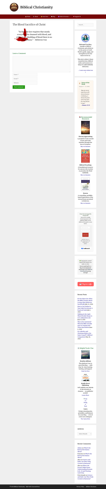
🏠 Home (27, 16)
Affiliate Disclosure (91, 486)
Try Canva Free (85, 419)
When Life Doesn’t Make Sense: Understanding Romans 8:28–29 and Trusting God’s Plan (85, 469)
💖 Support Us (77, 16)
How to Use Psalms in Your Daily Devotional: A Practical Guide (85, 308)
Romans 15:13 (86, 105)
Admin (80, 448)
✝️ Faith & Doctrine (63, 16)
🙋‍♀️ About (35, 16)
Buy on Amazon (85, 146)
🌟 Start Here (44, 16)
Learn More (85, 395)
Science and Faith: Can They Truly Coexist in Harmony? (84, 461)
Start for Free (85, 371)
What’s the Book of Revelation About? (84, 449)
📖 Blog (53, 16)
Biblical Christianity (36, 7)
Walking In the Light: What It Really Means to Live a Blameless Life (85, 316)
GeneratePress (36, 486)
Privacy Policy (80, 486)
